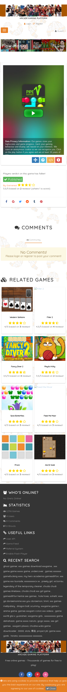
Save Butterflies (17, 415)
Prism (17, 465)
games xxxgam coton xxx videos (36, 610)
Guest (60, 31)
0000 (21, 631)
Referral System (14, 548)
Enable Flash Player (16, 553)
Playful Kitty (49, 366)
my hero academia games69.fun (41, 576)
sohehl (53, 596)
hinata (14, 635)
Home (53, 45)
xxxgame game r (50, 606)
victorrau (58, 581)
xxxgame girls (35, 616)
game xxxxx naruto (26, 621)
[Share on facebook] (6, 201)
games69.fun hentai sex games (20, 596)
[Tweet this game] (20, 201)
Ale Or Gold (50, 465)
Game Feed (12, 543)
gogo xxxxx (43, 621)
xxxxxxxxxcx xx (32, 581)
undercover (37, 571)
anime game (10, 610)
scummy (35, 606)
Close (52, 688)
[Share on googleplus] (13, 201)
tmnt (46, 601)
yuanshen (21, 616)
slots (27, 631)
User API (10, 538)
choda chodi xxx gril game (36, 591)
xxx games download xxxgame (35, 566)
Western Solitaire (17, 317)
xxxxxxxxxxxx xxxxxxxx (30, 635)
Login (28, 23)
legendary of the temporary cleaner (22, 586)
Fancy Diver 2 (17, 366)
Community (34, 239)
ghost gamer (10, 566)
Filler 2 (50, 317)
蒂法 (33, 631)
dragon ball (23, 606)
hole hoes (43, 596)
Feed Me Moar (50, 415)
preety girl (47, 581)
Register (39, 23)
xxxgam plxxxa (20, 626)
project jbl (42, 631)
